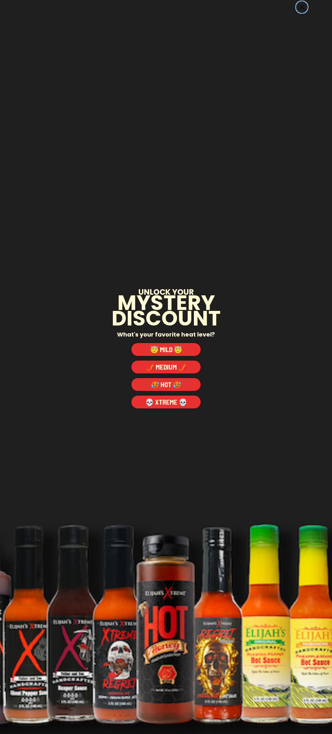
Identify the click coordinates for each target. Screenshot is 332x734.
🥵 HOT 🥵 (166, 384)
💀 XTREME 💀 (166, 402)
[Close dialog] (302, 7)
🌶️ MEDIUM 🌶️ (166, 367)
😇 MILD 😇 (166, 349)
